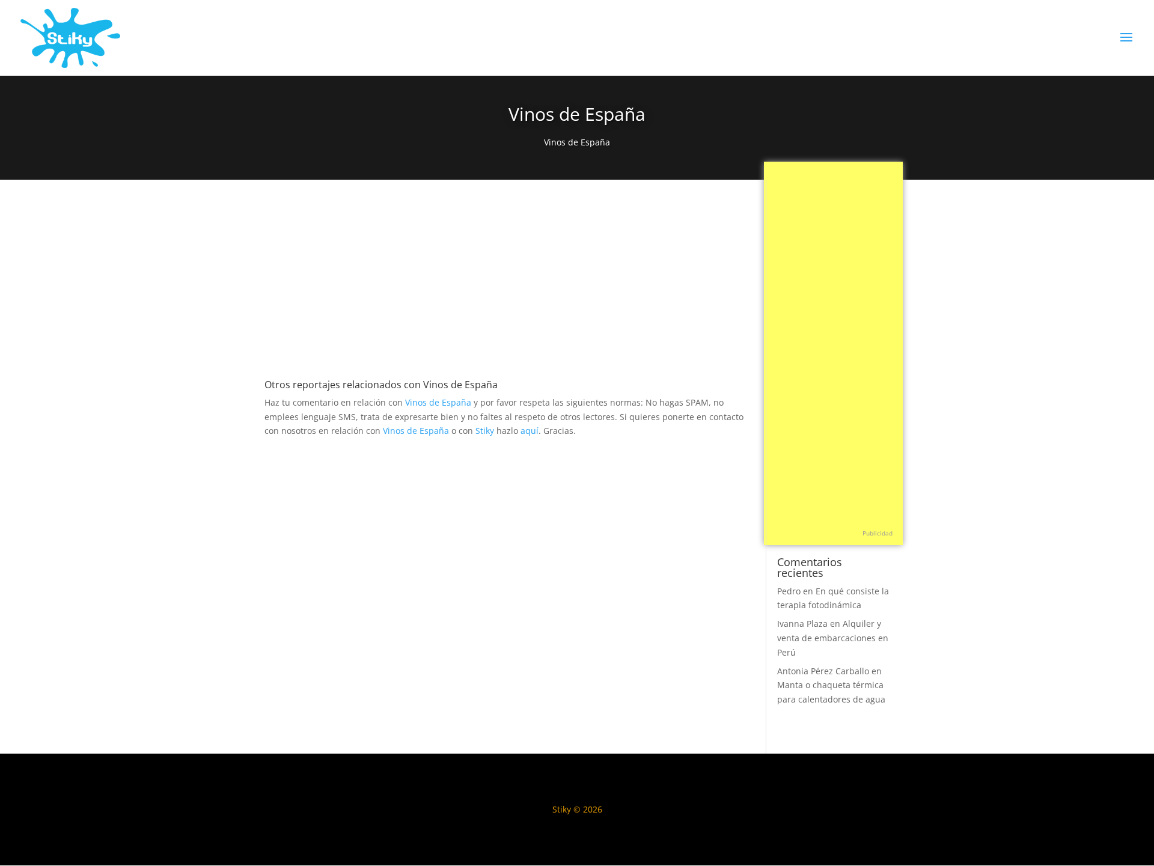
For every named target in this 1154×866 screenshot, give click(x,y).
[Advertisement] (506, 288)
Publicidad (877, 533)
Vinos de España (577, 142)
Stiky (484, 430)
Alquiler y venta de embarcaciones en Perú (832, 638)
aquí (530, 430)
